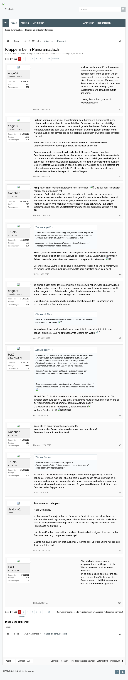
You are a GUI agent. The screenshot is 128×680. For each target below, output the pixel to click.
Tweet (7, 627)
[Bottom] (123, 674)
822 (27, 243)
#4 (120, 274)
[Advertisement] (57, 85)
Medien (25, 22)
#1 (120, 109)
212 (27, 204)
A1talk (8, 661)
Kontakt (64, 661)
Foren (14, 22)
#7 (120, 445)
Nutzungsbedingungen (85, 661)
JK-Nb (12, 232)
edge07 (69, 54)
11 (49, 59)
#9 (120, 550)
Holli (11, 567)
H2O (11, 354)
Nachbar (14, 193)
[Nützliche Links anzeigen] (120, 41)
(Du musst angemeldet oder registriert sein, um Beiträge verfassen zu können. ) (89, 612)
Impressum (115, 661)
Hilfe (72, 661)
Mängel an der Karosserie (38, 54)
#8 (120, 493)
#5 (120, 338)
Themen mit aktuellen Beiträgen (39, 30)
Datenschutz (102, 661)
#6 (120, 415)
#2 (120, 177)
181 (27, 578)
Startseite (5, 23)
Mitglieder (38, 22)
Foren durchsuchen (13, 30)
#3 (120, 215)
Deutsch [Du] (24, 661)
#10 (119, 603)
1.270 (27, 84)
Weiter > (55, 59)
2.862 (27, 365)
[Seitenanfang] (123, 667)
